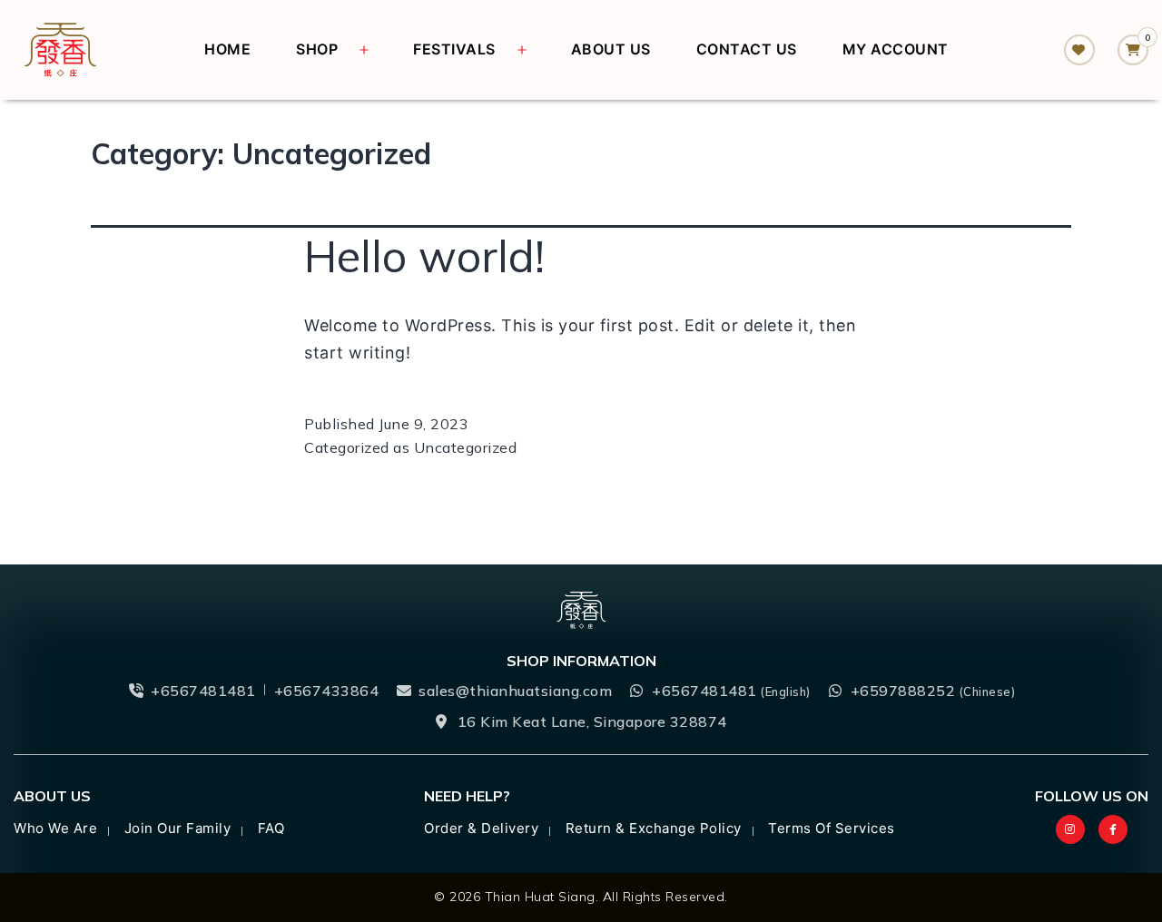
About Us (611, 49)
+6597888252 (933, 691)
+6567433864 (326, 691)
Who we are (55, 828)
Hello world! (424, 256)
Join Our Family (177, 828)
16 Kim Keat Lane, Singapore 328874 (592, 721)
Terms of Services (831, 828)
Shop (317, 49)
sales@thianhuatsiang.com (515, 691)
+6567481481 (203, 691)
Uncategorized (465, 447)
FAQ (271, 828)
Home (227, 49)
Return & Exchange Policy (654, 828)
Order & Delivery (481, 828)
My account (895, 49)
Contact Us (746, 49)
